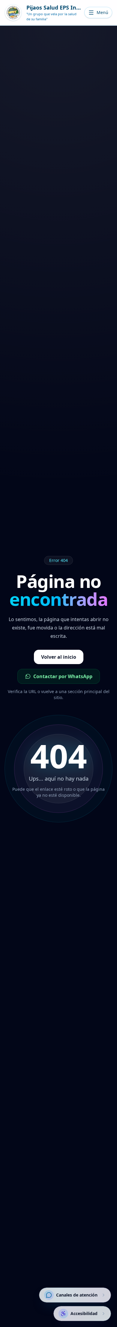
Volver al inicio (58, 657)
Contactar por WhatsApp (62, 676)
